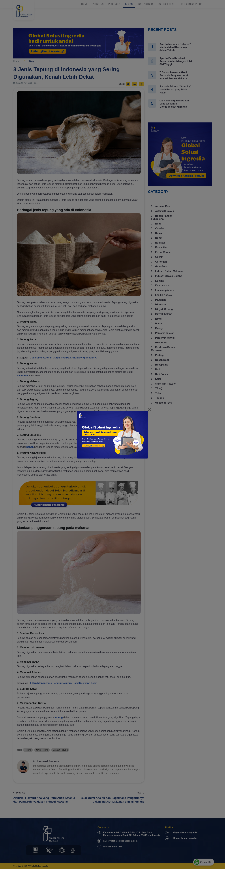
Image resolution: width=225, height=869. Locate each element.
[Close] (149, 409)
